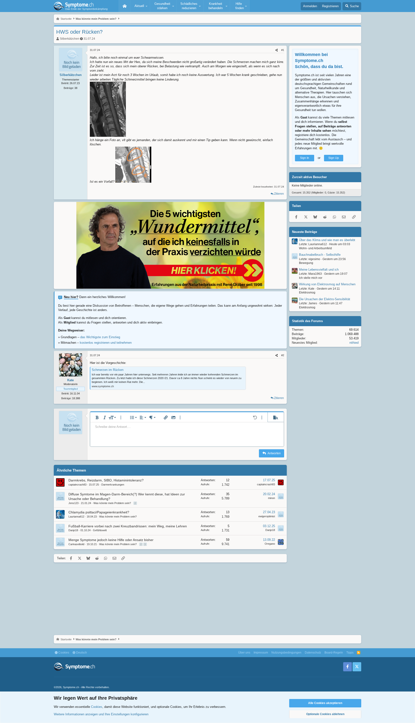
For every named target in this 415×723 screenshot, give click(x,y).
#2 (282, 355)
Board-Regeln (333, 652)
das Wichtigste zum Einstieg (100, 337)
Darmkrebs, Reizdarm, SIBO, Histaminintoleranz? (106, 480)
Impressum (261, 652)
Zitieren (279, 193)
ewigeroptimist (266, 516)
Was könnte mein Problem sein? (112, 503)
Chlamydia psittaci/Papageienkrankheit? (98, 512)
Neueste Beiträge (304, 232)
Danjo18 (73, 530)
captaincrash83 (77, 484)
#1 (282, 50)
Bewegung (306, 263)
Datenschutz (313, 652)
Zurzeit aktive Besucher (309, 177)
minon (271, 498)
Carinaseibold (76, 544)
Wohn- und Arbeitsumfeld (315, 248)
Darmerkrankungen (112, 484)
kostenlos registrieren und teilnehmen (106, 342)
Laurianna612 (76, 516)
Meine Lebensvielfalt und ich (319, 269)
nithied (354, 343)
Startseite (124, 6)
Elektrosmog (307, 292)
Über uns (244, 652)
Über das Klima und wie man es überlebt (327, 240)
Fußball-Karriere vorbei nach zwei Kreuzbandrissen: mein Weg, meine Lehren (127, 526)
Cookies (63, 652)
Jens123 (73, 503)
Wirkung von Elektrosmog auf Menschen (327, 284)
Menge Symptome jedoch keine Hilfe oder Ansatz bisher (110, 540)
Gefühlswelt (100, 530)
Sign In (304, 158)
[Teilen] (277, 50)
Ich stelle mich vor (310, 278)
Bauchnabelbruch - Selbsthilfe (320, 255)
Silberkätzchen (69, 38)
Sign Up (333, 158)
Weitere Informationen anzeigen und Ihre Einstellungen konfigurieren (101, 714)
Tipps (350, 652)
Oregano (270, 543)
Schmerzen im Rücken (107, 370)
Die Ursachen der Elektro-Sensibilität (324, 299)
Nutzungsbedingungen (286, 652)
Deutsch (81, 652)
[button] (140, 6)
